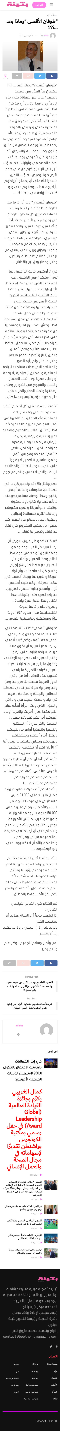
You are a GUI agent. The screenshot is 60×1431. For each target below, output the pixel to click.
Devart (41, 1421)
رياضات (34, 1371)
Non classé (52, 1364)
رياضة (35, 1378)
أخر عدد (39, 5)
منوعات (15, 1385)
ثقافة (55, 1398)
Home (55, 15)
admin (45, 35)
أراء (48, 15)
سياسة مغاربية (31, 1398)
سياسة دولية (32, 1385)
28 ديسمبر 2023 (26, 35)
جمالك (35, 1364)
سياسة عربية (31, 1391)
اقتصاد (54, 1378)
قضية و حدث (12, 1378)
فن (17, 1371)
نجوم (16, 1391)
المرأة (55, 1391)
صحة (16, 1364)
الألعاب (54, 1385)
